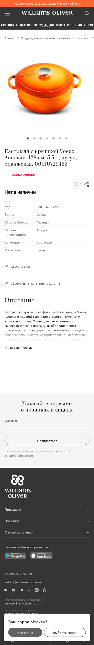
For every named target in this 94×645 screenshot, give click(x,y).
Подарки (23, 25)
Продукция (13, 509)
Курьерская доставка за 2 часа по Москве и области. (47, 3)
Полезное (12, 520)
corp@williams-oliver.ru (20, 603)
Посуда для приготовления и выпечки (45, 38)
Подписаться (47, 440)
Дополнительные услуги (35, 282)
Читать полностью (19, 347)
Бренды (7, 25)
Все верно (25, 632)
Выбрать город (64, 632)
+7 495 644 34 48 (18, 573)
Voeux (41, 214)
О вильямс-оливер (19, 531)
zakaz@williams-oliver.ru (23, 581)
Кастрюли (82, 38)
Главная (9, 38)
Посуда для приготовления (58, 25)
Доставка (20, 265)
